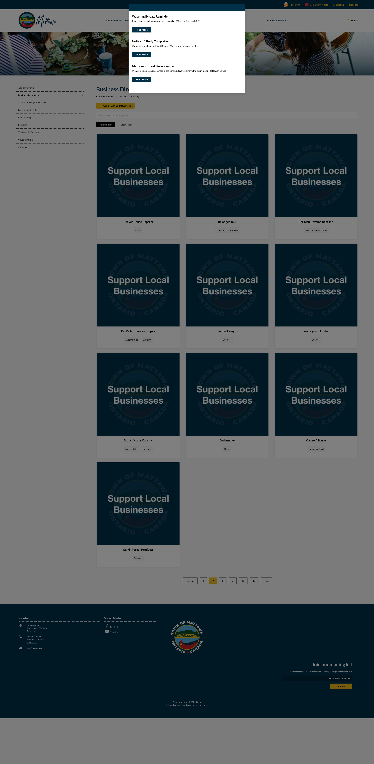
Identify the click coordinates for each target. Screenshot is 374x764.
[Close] (242, 7)
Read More (142, 29)
